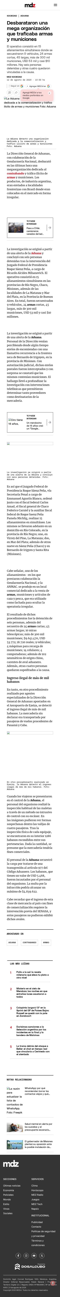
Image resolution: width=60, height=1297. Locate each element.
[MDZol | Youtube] (34, 1255)
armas (46, 943)
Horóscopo (37, 1190)
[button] (55, 5)
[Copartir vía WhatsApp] (10, 92)
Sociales (7, 1213)
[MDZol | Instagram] (26, 1255)
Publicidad (37, 1222)
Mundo (7, 1199)
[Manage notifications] (52, 1283)
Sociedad (12, 16)
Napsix (35, 1208)
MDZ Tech (36, 1204)
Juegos (35, 1199)
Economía (8, 1190)
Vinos (6, 1208)
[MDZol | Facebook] (18, 1255)
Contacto (36, 1226)
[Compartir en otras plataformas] (16, 92)
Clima (34, 1185)
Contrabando (29, 943)
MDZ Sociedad (14, 77)
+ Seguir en (14, 86)
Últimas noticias (11, 1185)
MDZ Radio (37, 1194)
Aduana (12, 943)
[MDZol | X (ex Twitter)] (41, 1255)
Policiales (8, 1194)
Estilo (6, 1204)
